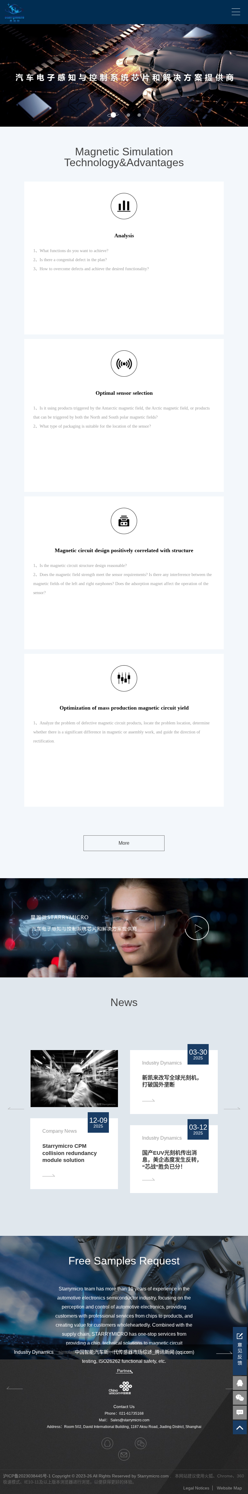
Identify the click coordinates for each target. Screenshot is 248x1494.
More (124, 843)
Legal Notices (196, 1488)
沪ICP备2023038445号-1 (27, 1475)
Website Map (229, 1488)
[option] (124, 75)
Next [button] (245, 75)
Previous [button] (16, 1108)
